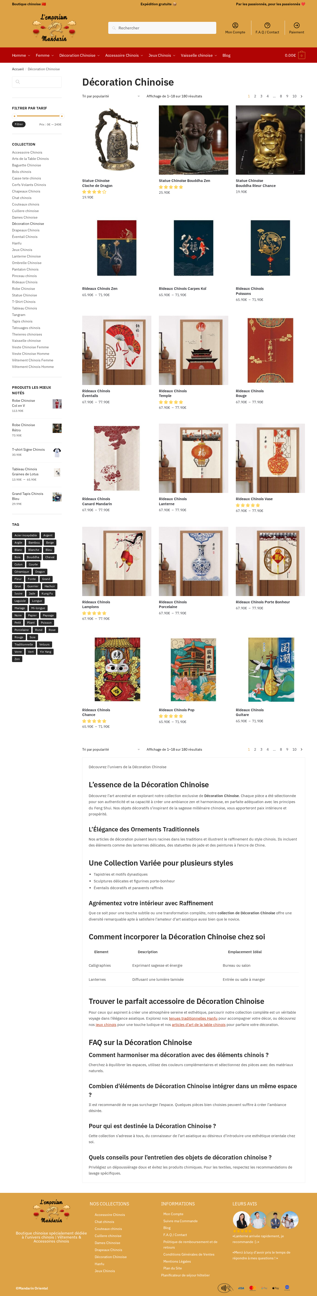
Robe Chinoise (23, 288)
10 (294, 96)
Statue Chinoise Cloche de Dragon (97, 183)
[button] (94, 191)
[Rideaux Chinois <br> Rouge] (270, 350)
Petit (18, 622)
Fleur (18, 579)
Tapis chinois (22, 321)
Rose (52, 630)
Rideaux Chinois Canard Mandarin (97, 501)
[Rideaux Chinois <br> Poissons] (270, 248)
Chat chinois (22, 198)
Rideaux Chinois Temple (173, 393)
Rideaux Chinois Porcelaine (173, 604)
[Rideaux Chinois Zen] (116, 248)
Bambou (34, 542)
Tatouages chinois (26, 328)
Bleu (49, 550)
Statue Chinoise (24, 295)
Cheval (49, 557)
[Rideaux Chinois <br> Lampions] (116, 561)
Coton (19, 564)
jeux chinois (106, 1024)
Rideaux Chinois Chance (96, 712)
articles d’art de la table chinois (199, 1024)
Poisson (46, 622)
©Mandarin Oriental (32, 1288)
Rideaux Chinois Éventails (96, 393)
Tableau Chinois (24, 308)
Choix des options (193, 207)
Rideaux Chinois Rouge (250, 393)
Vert (31, 652)
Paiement (296, 32)
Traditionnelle (24, 644)
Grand (46, 579)
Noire (18, 615)
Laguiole (20, 601)
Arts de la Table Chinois (30, 158)
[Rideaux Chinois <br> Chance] (116, 669)
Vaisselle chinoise (26, 340)
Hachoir (50, 586)
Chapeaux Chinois (26, 191)
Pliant (31, 622)
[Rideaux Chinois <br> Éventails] (116, 350)
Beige (50, 542)
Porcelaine (22, 630)
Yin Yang (45, 652)
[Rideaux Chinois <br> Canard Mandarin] (116, 458)
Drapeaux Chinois (26, 230)
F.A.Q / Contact (267, 32)
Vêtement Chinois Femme (32, 360)
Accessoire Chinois (27, 152)
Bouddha (33, 557)
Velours (44, 644)
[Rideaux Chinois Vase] (270, 458)
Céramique (22, 571)
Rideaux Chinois (25, 282)
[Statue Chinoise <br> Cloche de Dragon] (116, 140)
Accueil (18, 69)
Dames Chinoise (25, 217)
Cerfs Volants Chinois (29, 184)
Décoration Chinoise (28, 223)
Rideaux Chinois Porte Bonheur (263, 602)
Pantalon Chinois (25, 269)
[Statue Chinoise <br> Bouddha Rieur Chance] (270, 140)
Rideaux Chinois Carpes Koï (182, 288)
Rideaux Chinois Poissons (250, 291)
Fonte (32, 579)
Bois (18, 557)
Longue (37, 601)
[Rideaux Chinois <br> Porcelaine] (193, 561)
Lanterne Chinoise (26, 256)
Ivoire (19, 593)
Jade (32, 593)
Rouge (19, 637)
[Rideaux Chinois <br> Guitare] (270, 669)
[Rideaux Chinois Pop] (193, 669)
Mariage (20, 608)
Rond (38, 630)
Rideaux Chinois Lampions (96, 604)
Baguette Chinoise (26, 165)
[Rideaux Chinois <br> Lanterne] (193, 458)
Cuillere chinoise (25, 211)
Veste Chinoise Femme (30, 347)
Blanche (33, 550)
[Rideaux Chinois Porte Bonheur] (270, 561)
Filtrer (19, 124)
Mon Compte (235, 32)
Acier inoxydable (26, 535)
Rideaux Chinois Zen (100, 288)
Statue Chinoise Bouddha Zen (184, 180)
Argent (47, 535)
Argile (18, 542)
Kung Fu (47, 593)
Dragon (40, 571)
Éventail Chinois (25, 236)
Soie (33, 637)
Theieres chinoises (27, 334)
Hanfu (17, 243)
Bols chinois (21, 171)
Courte (33, 564)
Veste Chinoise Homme (30, 353)
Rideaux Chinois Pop (176, 709)
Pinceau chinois (24, 276)
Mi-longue (38, 608)
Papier (32, 615)
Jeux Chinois (22, 249)
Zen (17, 659)
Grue (18, 586)
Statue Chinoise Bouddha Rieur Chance (256, 183)
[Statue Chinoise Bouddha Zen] (193, 140)
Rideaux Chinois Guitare (250, 712)
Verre (18, 652)
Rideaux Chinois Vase (254, 498)
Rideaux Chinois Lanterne (173, 501)
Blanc (18, 550)
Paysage (48, 615)
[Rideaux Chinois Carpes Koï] (193, 248)
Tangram (18, 314)
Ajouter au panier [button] (117, 207)
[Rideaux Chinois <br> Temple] (193, 350)
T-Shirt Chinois (24, 301)
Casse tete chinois (26, 178)
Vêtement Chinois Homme (33, 366)
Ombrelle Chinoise (27, 263)
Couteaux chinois (25, 204)
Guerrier (32, 586)
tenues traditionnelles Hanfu (193, 1018)
